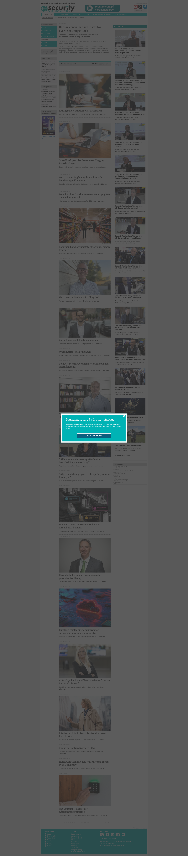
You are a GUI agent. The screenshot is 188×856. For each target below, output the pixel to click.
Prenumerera (94, 436)
